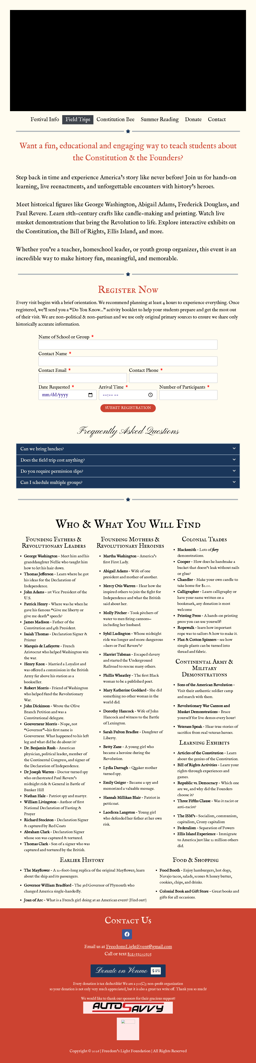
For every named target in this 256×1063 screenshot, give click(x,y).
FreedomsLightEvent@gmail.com (139, 947)
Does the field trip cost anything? (52, 460)
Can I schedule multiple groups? (51, 483)
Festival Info (44, 119)
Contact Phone (144, 370)
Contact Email (52, 370)
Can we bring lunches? (42, 449)
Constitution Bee (115, 119)
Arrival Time (112, 387)
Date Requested (54, 387)
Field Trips (77, 119)
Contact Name (53, 354)
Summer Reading (160, 119)
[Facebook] (127, 934)
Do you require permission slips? (51, 471)
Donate (193, 119)
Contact (217, 119)
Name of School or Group (64, 337)
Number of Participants (182, 387)
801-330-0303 (140, 954)
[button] (128, 449)
